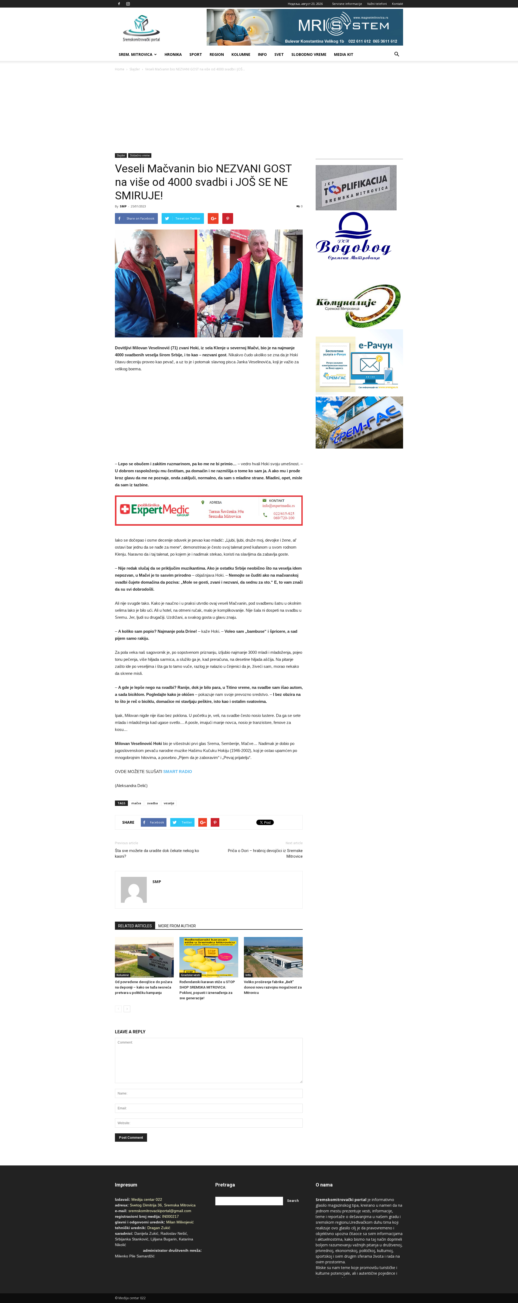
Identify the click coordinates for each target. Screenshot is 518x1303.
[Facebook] (119, 4)
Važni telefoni (377, 4)
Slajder (135, 69)
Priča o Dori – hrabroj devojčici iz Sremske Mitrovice (265, 853)
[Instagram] (128, 4)
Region (217, 54)
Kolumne (240, 54)
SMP (123, 206)
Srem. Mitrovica (135, 54)
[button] (396, 54)
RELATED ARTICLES (135, 926)
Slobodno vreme (308, 54)
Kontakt (397, 4)
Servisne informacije (347, 4)
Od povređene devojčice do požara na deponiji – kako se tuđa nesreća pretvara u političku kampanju (143, 987)
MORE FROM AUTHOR (177, 926)
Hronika (173, 54)
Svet (279, 54)
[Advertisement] (259, 113)
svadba (152, 803)
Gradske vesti (190, 975)
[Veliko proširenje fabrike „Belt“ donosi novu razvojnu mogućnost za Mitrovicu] (273, 957)
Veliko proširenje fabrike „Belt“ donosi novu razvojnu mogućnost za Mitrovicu (273, 987)
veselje (169, 803)
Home (119, 69)
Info (262, 54)
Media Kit (343, 54)
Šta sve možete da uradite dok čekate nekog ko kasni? (157, 853)
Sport (195, 54)
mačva (136, 803)
